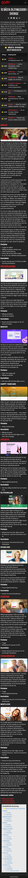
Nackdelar (9, 814)
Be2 (9, 91)
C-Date (10, 58)
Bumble (11, 117)
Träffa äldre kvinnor (8, 800)
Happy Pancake (8, 829)
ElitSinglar (7, 841)
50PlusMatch (8, 656)
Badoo (5, 823)
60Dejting (11, 72)
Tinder (10, 104)
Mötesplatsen (13, 110)
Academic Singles (14, 83)
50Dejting (11, 96)
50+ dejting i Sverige (8, 802)
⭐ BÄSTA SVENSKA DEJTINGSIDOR (14, 808)
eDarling (6, 847)
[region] (14, 871)
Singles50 (11, 77)
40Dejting (11, 64)
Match (4, 125)
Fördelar (9, 812)
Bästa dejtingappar (8, 798)
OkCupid (5, 439)
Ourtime (5, 596)
